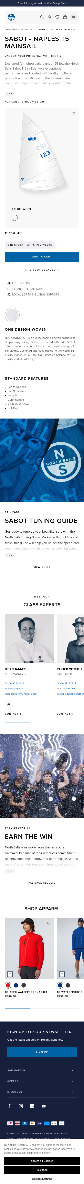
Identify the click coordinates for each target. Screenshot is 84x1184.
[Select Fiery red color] (8, 985)
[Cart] (65, 17)
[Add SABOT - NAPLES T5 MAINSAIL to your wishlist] (73, 113)
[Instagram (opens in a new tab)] (21, 1106)
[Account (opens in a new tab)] (49, 17)
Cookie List (13, 1133)
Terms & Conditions (32, 1133)
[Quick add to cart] (10, 974)
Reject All (42, 1170)
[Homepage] (11, 17)
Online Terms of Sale (55, 1133)
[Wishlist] (57, 17)
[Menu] (73, 17)
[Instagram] (9, 705)
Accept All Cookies (42, 1161)
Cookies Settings (42, 1179)
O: (14, 683)
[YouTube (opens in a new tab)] (44, 1106)
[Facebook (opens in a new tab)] (9, 1106)
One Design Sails (18, 29)
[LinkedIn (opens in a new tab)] (32, 1106)
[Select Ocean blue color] (16, 985)
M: (14, 688)
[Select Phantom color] (23, 985)
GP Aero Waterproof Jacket (26, 992)
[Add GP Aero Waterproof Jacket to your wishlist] (49, 923)
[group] (29, 960)
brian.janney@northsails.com (21, 694)
